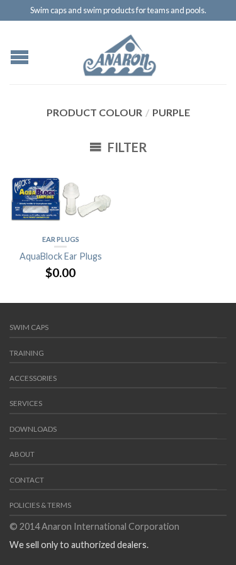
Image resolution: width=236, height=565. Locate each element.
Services (25, 403)
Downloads (33, 429)
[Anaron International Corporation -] (119, 52)
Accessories (33, 378)
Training (26, 353)
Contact (26, 480)
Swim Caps (28, 327)
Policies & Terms (40, 505)
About (22, 454)
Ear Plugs (60, 239)
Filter (126, 147)
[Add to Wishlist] (96, 181)
